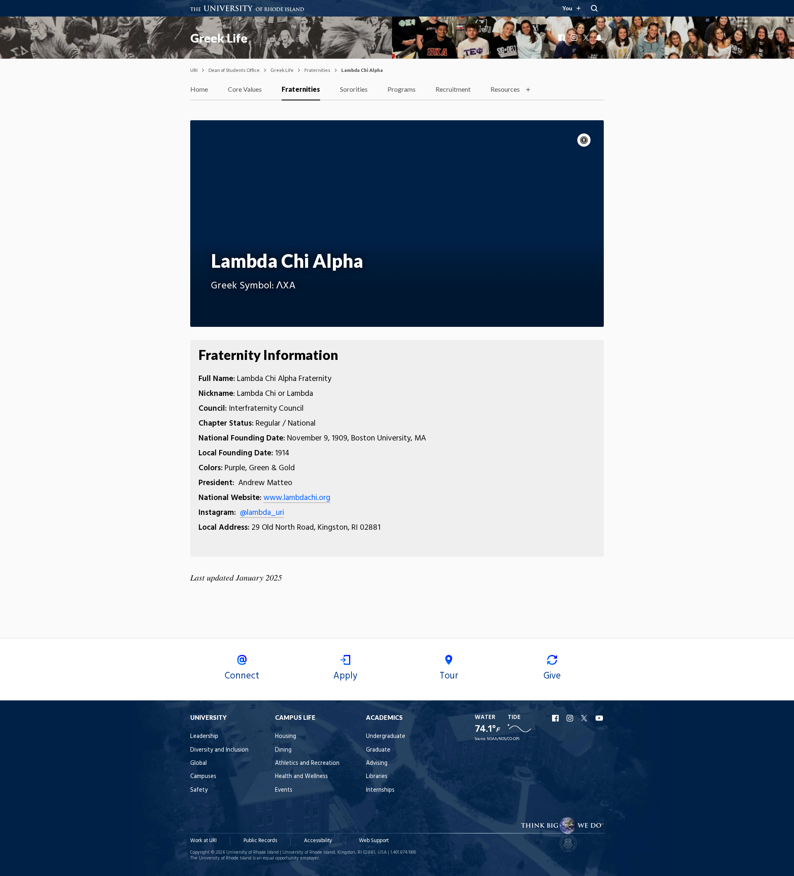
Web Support (374, 840)
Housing (285, 736)
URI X (585, 718)
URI (194, 70)
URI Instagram (571, 718)
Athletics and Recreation (307, 763)
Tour (449, 676)
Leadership (204, 736)
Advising (376, 763)
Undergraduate (385, 736)
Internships (380, 790)
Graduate (378, 750)
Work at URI (203, 840)
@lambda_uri (262, 513)
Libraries (376, 776)
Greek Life (218, 38)
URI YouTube (600, 718)
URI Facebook (556, 718)
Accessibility (318, 840)
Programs (401, 89)
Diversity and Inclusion (219, 750)
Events (283, 790)
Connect (242, 676)
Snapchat (600, 37)
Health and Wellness (301, 776)
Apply (345, 676)
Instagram (575, 37)
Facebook (562, 37)
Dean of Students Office (234, 70)
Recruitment (453, 89)
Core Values (245, 89)
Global (198, 763)
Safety (199, 790)
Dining (283, 750)
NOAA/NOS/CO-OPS (503, 739)
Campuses (203, 776)
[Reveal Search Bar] (594, 8)
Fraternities (317, 70)
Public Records (260, 840)
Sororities (354, 89)
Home (199, 89)
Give (552, 676)
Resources (505, 89)
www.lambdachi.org (296, 498)
